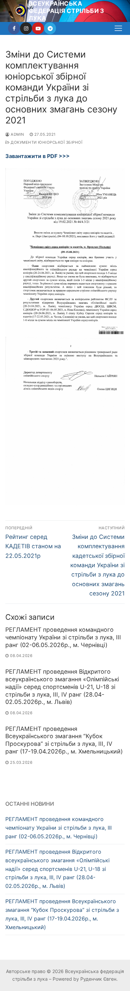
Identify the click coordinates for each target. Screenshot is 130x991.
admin (17, 134)
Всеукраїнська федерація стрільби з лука (66, 11)
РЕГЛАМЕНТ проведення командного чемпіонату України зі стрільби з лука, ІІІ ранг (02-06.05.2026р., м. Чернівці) (63, 637)
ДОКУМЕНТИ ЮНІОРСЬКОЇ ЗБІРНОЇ (46, 142)
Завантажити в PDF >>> (37, 156)
